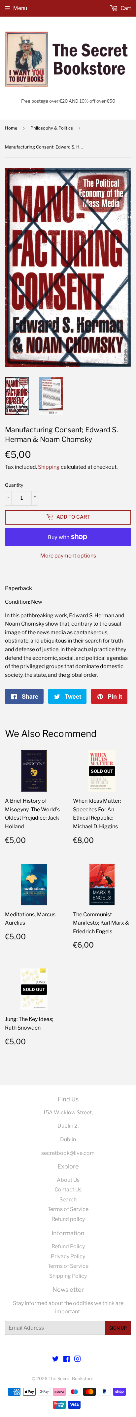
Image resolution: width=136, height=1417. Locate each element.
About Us (68, 1180)
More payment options (68, 556)
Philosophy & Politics (51, 128)
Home (11, 128)
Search (68, 1199)
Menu (20, 8)
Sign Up (118, 1328)
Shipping (49, 467)
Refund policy (68, 1219)
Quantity (14, 485)
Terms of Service (68, 1209)
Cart (125, 8)
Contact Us (68, 1189)
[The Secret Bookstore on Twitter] (55, 1360)
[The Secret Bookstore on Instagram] (77, 1360)
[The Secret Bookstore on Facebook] (66, 1360)
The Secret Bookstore (71, 1378)
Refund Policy (68, 1246)
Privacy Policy (68, 1256)
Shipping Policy (68, 1276)
